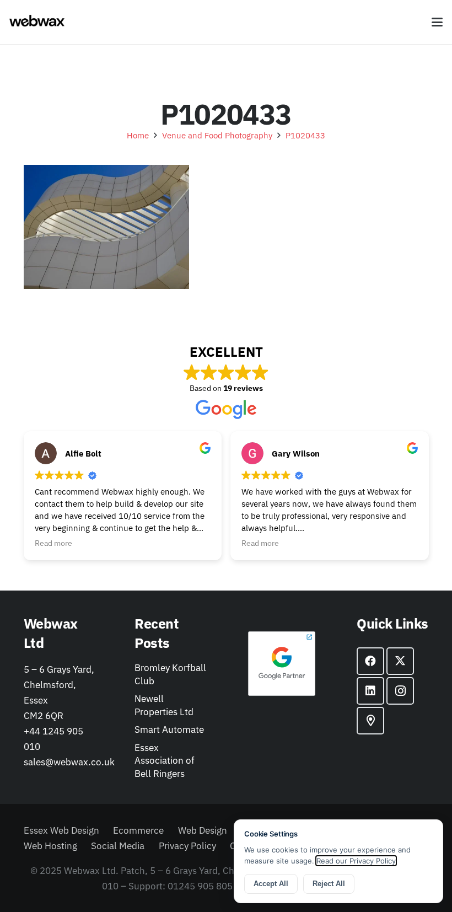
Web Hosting (50, 846)
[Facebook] (370, 661)
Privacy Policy (187, 846)
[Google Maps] (370, 720)
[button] (437, 22)
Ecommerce (138, 830)
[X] (400, 661)
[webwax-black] (36, 22)
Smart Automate (169, 729)
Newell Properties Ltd (163, 705)
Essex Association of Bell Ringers (164, 761)
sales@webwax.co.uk (69, 762)
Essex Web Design (61, 830)
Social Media (117, 846)
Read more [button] (53, 543)
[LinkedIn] (370, 691)
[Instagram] (400, 691)
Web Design (202, 830)
